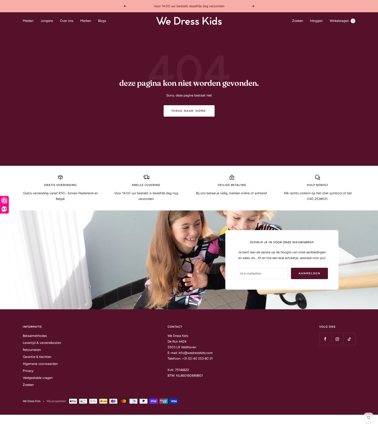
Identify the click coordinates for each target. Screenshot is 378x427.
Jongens (46, 21)
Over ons (66, 21)
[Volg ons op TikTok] (349, 339)
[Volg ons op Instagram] (337, 339)
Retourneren (32, 350)
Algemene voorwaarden (40, 364)
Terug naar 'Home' (189, 110)
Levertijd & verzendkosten (42, 343)
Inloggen (316, 21)
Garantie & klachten (37, 357)
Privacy (28, 371)
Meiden (28, 21)
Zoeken (297, 21)
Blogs (102, 21)
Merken (85, 21)
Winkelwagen (342, 21)
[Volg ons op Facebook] (325, 339)
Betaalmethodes (35, 336)
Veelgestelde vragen (37, 378)
